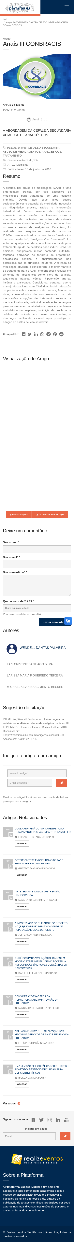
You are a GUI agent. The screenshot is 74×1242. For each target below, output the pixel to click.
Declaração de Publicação (51, 515)
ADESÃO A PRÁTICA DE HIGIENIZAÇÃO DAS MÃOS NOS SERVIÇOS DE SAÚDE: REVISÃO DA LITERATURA (41, 1034)
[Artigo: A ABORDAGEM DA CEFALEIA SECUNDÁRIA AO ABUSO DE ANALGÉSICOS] (23, 333)
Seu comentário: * (15, 572)
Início (5, 19)
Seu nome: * (11, 542)
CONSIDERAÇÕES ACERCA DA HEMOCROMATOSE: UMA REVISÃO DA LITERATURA (36, 1000)
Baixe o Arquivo (20, 515)
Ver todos (10, 1103)
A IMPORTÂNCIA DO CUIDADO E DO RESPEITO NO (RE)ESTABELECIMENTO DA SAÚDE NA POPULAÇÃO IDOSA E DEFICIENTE (41, 926)
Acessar (22, 843)
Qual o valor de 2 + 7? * (18, 601)
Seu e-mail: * (11, 557)
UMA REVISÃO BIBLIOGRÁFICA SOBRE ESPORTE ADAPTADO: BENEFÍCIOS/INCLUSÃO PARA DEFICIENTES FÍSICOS (42, 1069)
